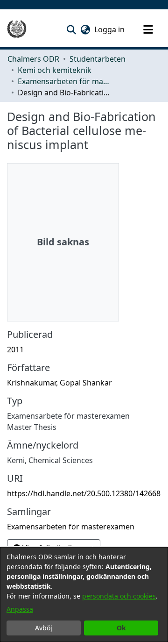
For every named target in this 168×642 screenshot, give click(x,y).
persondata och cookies (119, 596)
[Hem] (17, 29)
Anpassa (20, 609)
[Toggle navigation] (148, 29)
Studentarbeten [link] (98, 59)
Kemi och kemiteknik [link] (54, 70)
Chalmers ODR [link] (33, 59)
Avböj (43, 627)
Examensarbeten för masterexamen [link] (64, 81)
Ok (121, 627)
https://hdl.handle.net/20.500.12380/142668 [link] (84, 493)
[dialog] (84, 594)
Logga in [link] (110, 29)
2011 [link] (15, 349)
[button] (71, 29)
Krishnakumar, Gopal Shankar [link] (59, 383)
